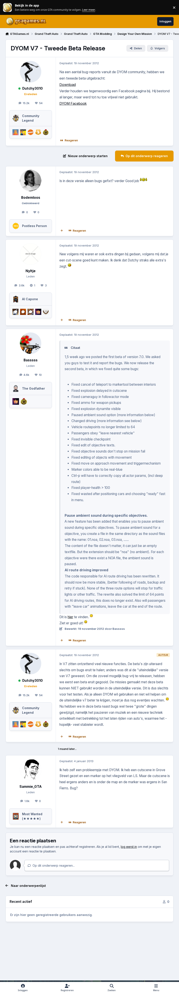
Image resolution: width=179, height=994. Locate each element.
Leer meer (7, 7)
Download (67, 84)
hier (70, 617)
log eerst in (129, 846)
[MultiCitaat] (61, 230)
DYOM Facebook (73, 103)
